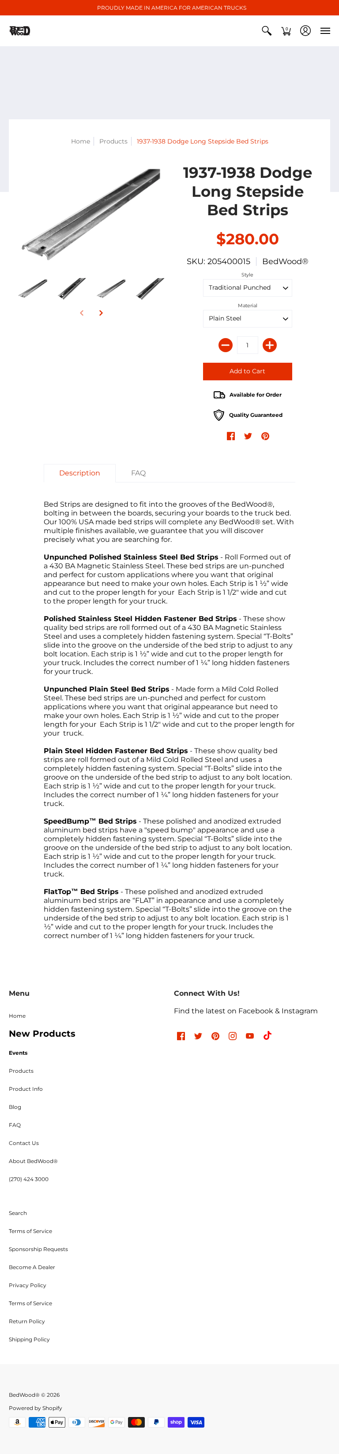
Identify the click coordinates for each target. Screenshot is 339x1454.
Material (247, 305)
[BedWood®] (20, 30)
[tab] (80, 473)
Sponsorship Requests (38, 1249)
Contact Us (24, 1143)
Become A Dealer (32, 1267)
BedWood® (285, 261)
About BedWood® (33, 1161)
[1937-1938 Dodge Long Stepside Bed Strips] (33, 289)
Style (247, 275)
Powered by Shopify (35, 1408)
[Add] (270, 345)
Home (80, 141)
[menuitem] (266, 30)
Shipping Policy (29, 1339)
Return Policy (27, 1321)
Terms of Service (30, 1231)
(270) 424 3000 (29, 1179)
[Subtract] (225, 345)
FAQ (15, 1125)
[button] (266, 30)
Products (113, 141)
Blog (15, 1107)
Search (18, 1213)
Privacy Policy (27, 1285)
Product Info (26, 1089)
